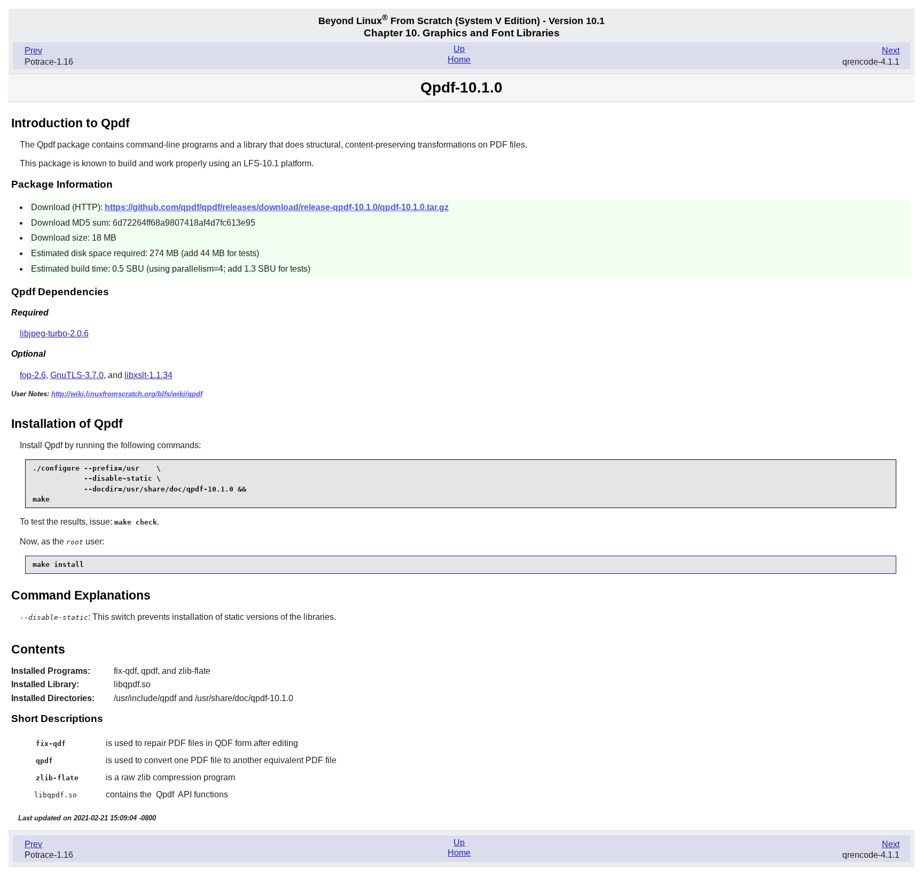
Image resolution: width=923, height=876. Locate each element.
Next (890, 50)
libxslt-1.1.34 (148, 375)
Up (459, 48)
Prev (33, 50)
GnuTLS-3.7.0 (77, 375)
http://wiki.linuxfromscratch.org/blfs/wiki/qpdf (126, 394)
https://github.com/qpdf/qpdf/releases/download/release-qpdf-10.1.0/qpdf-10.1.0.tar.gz (277, 207)
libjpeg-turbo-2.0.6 (54, 333)
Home (459, 59)
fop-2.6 (33, 375)
